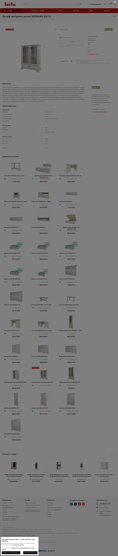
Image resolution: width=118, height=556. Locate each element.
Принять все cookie (31, 552)
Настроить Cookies (19, 545)
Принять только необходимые (11, 552)
